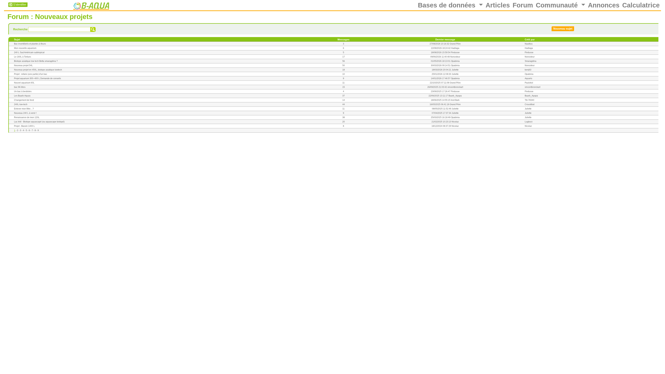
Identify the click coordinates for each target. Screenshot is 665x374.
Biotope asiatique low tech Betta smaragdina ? (36, 61)
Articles (498, 5)
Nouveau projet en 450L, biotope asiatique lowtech (38, 70)
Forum (523, 5)
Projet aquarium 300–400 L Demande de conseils (37, 78)
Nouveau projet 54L (23, 65)
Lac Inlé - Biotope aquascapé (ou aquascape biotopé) (39, 122)
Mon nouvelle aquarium (25, 48)
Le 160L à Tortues (22, 57)
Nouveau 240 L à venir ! (25, 113)
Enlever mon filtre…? (24, 109)
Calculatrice (641, 5)
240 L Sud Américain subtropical (29, 52)
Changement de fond (24, 100)
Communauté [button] (558, 5)
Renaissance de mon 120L (26, 117)
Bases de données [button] (447, 5)
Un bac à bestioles (23, 91)
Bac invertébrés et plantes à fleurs (30, 44)
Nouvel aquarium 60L (24, 83)
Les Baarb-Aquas (22, 96)
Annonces (603, 5)
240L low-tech (20, 104)
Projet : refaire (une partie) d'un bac (30, 74)
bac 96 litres (19, 87)
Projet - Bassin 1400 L (24, 126)
